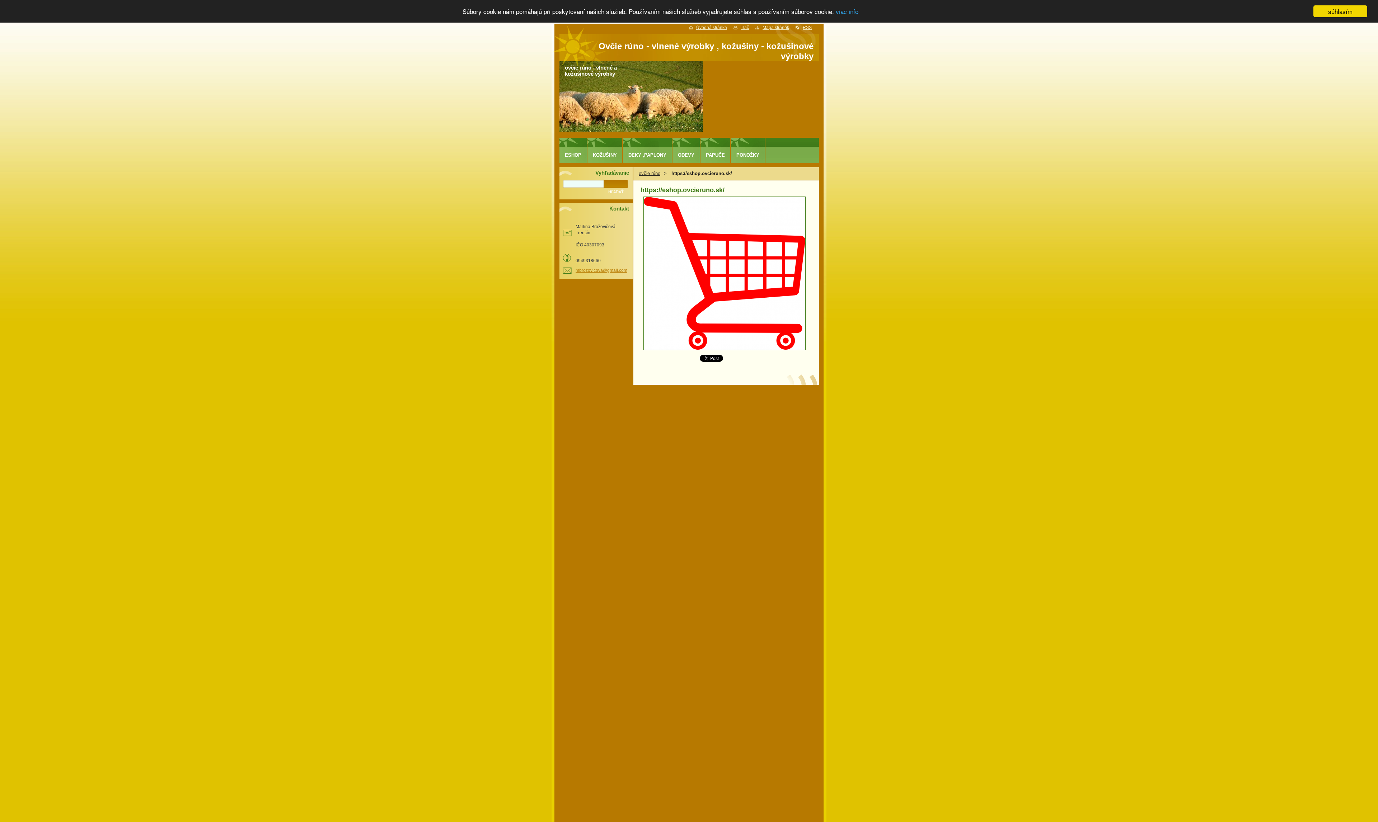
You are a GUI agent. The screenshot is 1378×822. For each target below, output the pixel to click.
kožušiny (605, 155)
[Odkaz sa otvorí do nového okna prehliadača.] (724, 348)
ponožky (747, 155)
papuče (715, 155)
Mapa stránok (776, 27)
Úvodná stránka (711, 27)
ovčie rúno (649, 173)
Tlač (745, 27)
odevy (686, 155)
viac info (847, 11)
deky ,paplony (647, 155)
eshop (573, 155)
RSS (807, 27)
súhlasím (1340, 11)
